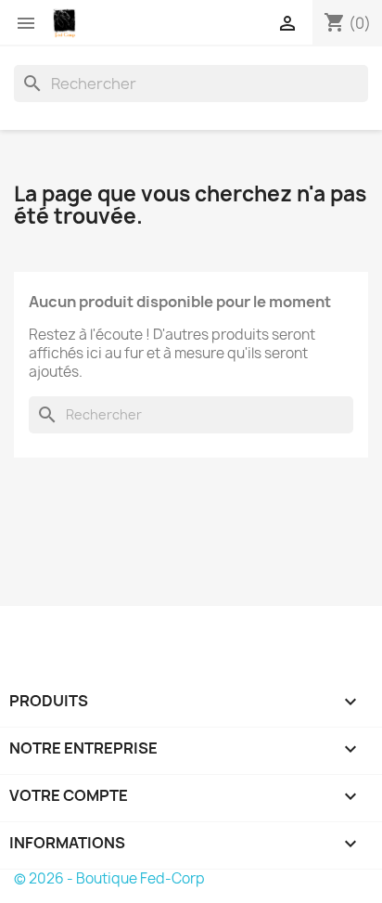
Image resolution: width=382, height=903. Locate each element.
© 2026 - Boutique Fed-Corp (109, 878)
